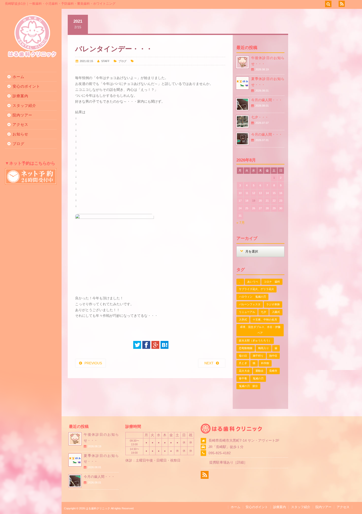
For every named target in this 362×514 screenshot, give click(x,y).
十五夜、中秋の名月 (265, 319)
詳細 (240, 462)
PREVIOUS (93, 363)
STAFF (105, 61)
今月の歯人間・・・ (266, 100)
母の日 (243, 355)
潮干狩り (258, 355)
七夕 (263, 311)
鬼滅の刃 (258, 378)
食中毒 (243, 378)
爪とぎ (243, 363)
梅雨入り (263, 348)
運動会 (259, 370)
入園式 (276, 311)
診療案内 (20, 96)
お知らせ (20, 134)
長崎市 (273, 370)
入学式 (243, 319)
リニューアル (247, 311)
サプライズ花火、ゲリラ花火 (256, 289)
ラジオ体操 (273, 304)
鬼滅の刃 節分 (248, 386)
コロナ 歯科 (272, 281)
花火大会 (244, 370)
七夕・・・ (259, 117)
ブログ (18, 144)
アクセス (20, 124)
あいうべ (252, 281)
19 (253, 200)
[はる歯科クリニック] (32, 57)
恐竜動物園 (245, 348)
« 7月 (240, 223)
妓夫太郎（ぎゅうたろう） (255, 340)
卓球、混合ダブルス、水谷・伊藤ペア (260, 329)
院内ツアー (22, 115)
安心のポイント (26, 86)
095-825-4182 (220, 453)
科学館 (265, 363)
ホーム (18, 77)
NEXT (209, 363)
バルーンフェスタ (250, 304)
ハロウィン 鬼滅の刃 (252, 296)
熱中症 (273, 355)
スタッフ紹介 (24, 105)
